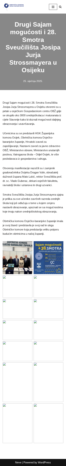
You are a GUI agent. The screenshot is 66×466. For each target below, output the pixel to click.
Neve (18, 462)
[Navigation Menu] (53, 7)
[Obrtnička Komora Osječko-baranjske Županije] (13, 6)
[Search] (60, 6)
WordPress (44, 462)
